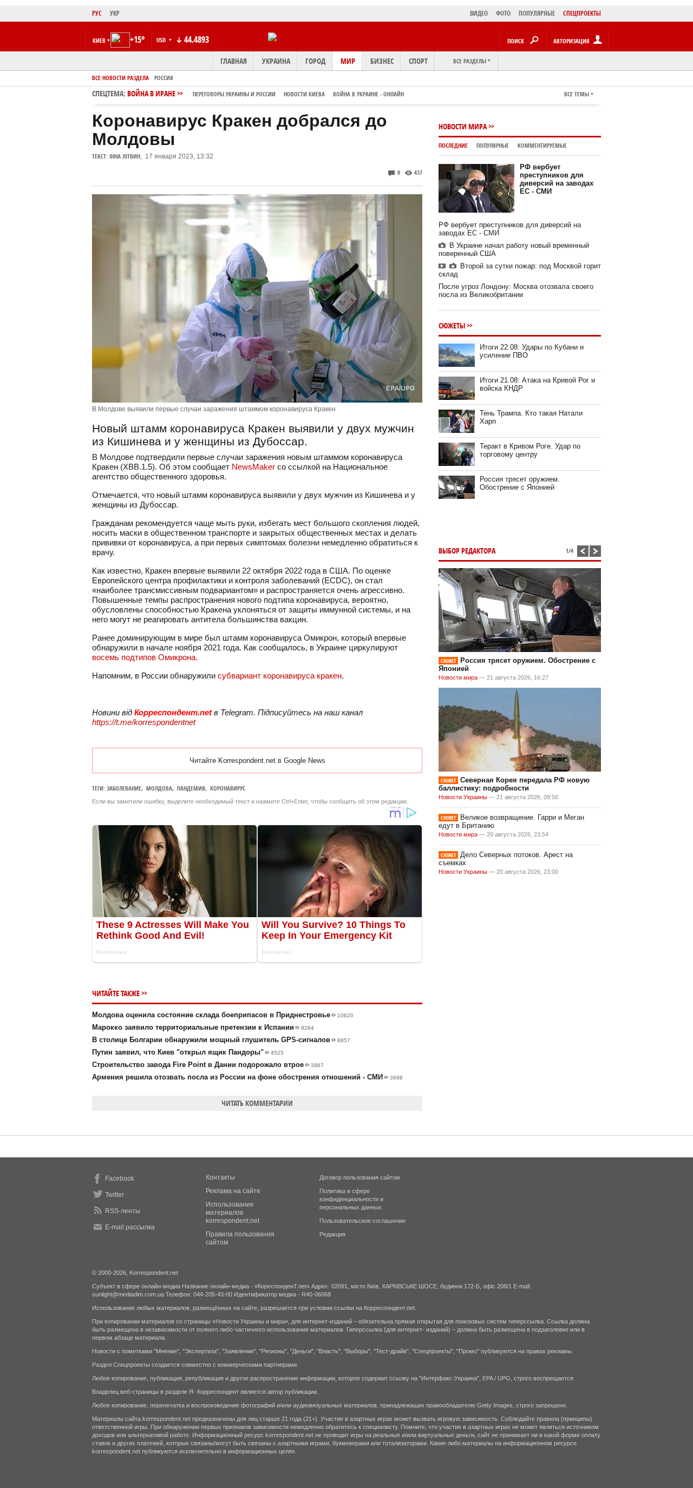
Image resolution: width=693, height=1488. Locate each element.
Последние (453, 145)
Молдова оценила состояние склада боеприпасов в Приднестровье (223, 1015)
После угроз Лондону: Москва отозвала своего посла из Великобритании (516, 290)
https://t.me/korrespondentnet (143, 722)
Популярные (492, 145)
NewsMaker (253, 466)
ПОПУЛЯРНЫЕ (537, 13)
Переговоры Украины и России (234, 94)
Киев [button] (99, 40)
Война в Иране (265, 93)
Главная (233, 61)
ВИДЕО (479, 13)
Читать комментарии (257, 1103)
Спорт (418, 61)
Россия (163, 78)
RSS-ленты (122, 1211)
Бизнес (382, 61)
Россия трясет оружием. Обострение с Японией (520, 483)
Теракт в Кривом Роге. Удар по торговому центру (530, 450)
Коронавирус (227, 788)
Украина (276, 61)
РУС (97, 13)
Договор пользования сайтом (359, 1177)
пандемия (191, 788)
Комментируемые (542, 145)
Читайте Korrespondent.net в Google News (257, 760)
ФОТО (503, 13)
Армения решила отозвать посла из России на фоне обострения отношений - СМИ (247, 1077)
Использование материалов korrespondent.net (232, 1212)
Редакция (332, 1234)
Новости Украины (463, 797)
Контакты (220, 1177)
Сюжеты (452, 325)
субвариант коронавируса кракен (280, 675)
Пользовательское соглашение (362, 1220)
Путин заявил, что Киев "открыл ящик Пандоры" (188, 1052)
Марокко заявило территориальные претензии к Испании (203, 1027)
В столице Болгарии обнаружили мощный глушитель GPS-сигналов (221, 1040)
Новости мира (463, 126)
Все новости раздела (120, 78)
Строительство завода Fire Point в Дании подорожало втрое (208, 1065)
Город (315, 61)
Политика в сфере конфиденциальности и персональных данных (351, 1199)
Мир (348, 61)
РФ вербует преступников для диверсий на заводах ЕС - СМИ (556, 179)
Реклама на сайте (233, 1191)
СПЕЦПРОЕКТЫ (582, 13)
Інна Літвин (124, 156)
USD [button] (161, 40)
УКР (115, 13)
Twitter (114, 1195)
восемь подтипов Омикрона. (145, 657)
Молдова (159, 788)
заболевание (124, 788)
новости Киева (304, 94)
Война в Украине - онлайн (368, 94)
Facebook (119, 1178)
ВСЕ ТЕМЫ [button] (576, 94)
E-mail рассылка (130, 1227)
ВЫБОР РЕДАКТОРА (467, 550)
